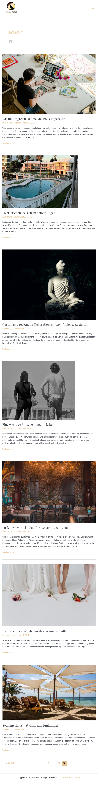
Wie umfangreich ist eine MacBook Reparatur (33, 119)
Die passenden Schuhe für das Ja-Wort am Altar (35, 631)
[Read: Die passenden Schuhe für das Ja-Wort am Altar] (49, 595)
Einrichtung (7, 217)
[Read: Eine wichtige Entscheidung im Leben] (38, 390)
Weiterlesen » (8, 143)
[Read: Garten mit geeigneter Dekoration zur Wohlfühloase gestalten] (49, 284)
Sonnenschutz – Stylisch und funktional (30, 725)
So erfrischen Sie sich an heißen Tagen (29, 213)
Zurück (9, 763)
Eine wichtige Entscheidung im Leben (28, 424)
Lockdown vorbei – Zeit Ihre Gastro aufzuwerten (36, 527)
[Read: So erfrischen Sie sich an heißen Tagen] (40, 182)
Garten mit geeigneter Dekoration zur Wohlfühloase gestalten (45, 324)
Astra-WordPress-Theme (69, 778)
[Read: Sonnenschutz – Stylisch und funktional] (49, 692)
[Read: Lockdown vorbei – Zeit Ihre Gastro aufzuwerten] (49, 492)
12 (59, 763)
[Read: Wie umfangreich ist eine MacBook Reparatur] (49, 84)
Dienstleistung (8, 123)
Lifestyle (5, 635)
